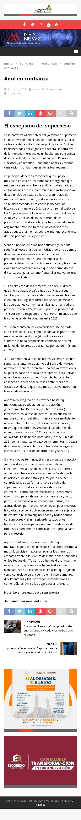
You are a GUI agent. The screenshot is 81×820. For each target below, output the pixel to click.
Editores (26, 63)
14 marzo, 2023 (16, 89)
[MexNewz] (40, 45)
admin (36, 89)
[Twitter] (32, 24)
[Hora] (56, 24)
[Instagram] (40, 24)
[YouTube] (48, 24)
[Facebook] (24, 24)
